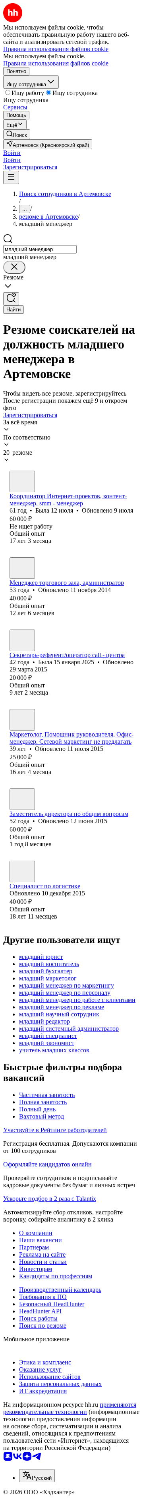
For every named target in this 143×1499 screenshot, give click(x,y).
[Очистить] (14, 267)
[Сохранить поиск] (11, 298)
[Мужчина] (22, 799)
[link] (16, 134)
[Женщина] (22, 481)
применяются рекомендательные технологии (69, 1408)
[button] (12, 152)
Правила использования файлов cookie (55, 63)
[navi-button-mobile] (11, 177)
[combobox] (40, 249)
